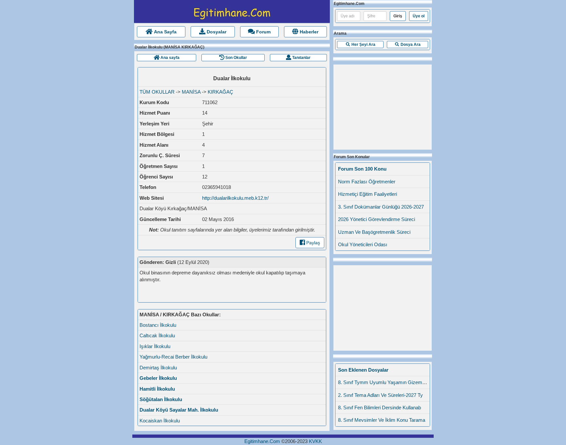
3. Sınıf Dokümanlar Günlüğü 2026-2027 (381, 207)
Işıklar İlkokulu (155, 346)
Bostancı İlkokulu (158, 325)
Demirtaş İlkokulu (158, 367)
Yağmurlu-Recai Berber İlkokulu (173, 357)
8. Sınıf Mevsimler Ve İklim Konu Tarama (381, 420)
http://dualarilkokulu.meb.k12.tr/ (235, 198)
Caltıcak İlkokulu (157, 335)
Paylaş (312, 242)
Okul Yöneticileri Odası (362, 244)
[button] (360, 44)
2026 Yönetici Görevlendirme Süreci (376, 219)
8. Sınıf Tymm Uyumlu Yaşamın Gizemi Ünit (385, 382)
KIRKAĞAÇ (220, 92)
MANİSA (191, 92)
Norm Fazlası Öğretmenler (366, 181)
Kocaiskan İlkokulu (160, 420)
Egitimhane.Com (262, 441)
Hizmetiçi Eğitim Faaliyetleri (367, 194)
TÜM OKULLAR (157, 92)
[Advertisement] (382, 105)
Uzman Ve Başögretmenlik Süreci (374, 232)
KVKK (315, 441)
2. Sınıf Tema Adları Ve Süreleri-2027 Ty (380, 395)
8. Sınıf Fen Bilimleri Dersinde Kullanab (379, 407)
